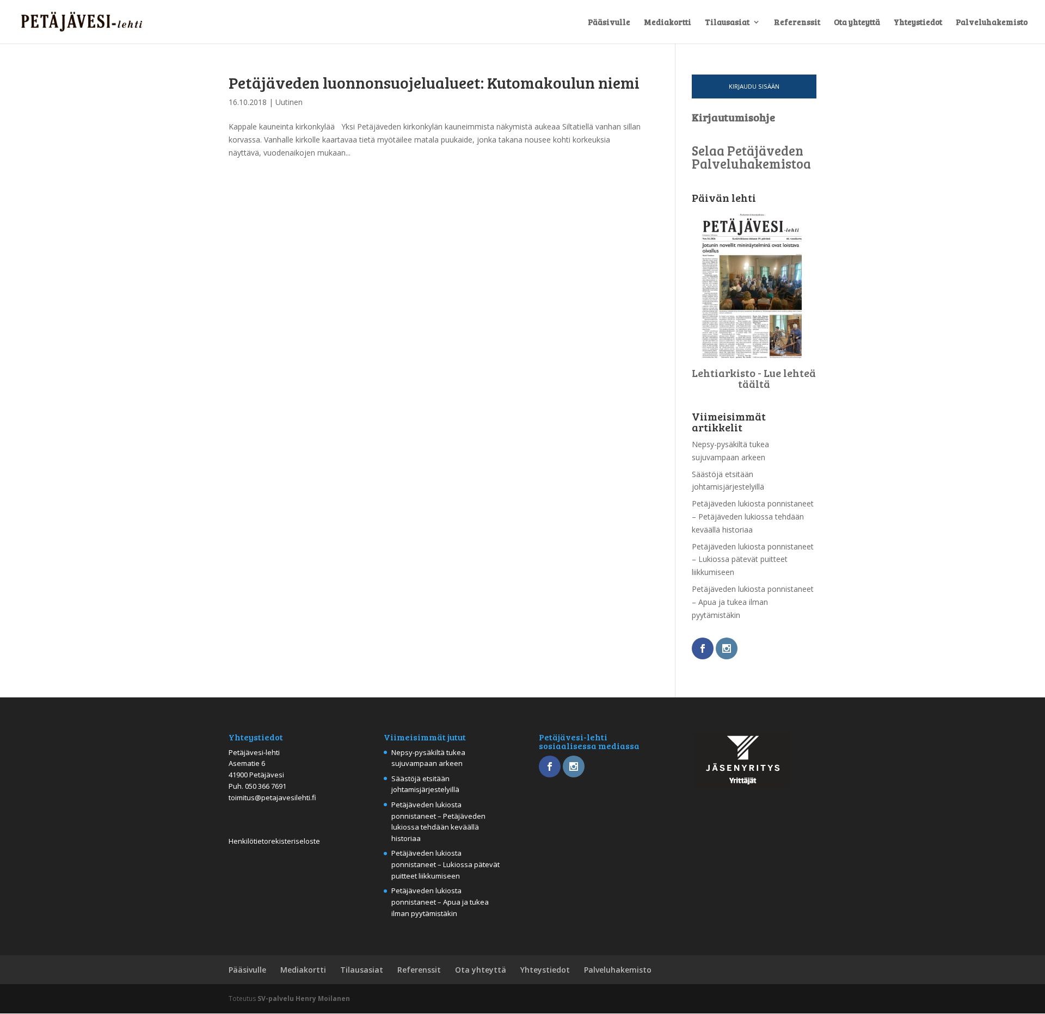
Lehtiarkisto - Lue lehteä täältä (754, 378)
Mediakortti (667, 22)
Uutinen (289, 102)
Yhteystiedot (918, 22)
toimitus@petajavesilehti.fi (272, 797)
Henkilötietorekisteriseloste (274, 841)
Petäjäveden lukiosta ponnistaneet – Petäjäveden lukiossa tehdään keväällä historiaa (753, 516)
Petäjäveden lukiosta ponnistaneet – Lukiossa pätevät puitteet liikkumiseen (753, 559)
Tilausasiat (727, 22)
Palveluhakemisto (992, 22)
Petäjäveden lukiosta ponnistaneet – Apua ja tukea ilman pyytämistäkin (753, 602)
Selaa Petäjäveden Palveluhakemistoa (751, 156)
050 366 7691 (265, 786)
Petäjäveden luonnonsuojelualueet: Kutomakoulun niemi (434, 82)
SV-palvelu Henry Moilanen (303, 998)
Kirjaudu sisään (754, 86)
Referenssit (797, 22)
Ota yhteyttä (857, 22)
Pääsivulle (609, 22)
